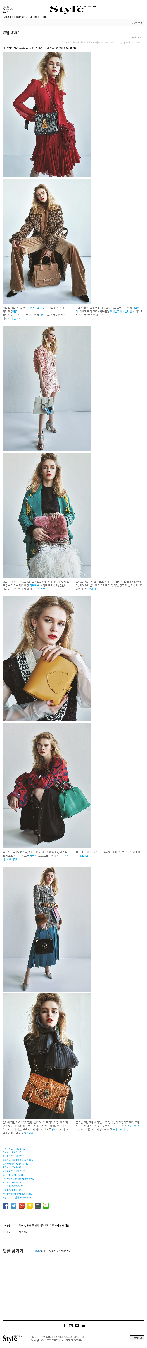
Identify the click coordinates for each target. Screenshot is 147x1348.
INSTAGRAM (21, 17)
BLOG (44, 17)
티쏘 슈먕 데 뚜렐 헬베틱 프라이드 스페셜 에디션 (44, 1225)
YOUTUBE (34, 17)
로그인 (38, 1251)
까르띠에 (23, 1232)
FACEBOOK (8, 17)
